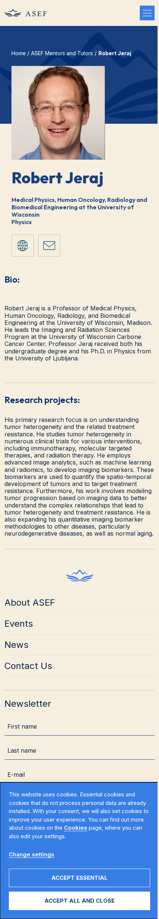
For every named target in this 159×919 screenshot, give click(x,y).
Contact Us (28, 665)
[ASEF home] (79, 576)
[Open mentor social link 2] (49, 245)
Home (18, 53)
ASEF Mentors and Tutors (62, 53)
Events (18, 623)
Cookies (75, 827)
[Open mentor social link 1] (22, 245)
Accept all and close (79, 900)
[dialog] (79, 850)
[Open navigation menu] (147, 13)
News (16, 644)
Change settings (31, 854)
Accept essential (79, 877)
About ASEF (29, 602)
